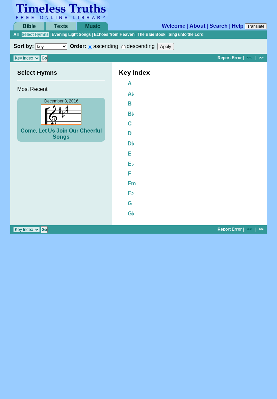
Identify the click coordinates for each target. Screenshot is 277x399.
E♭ (131, 164)
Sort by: (24, 46)
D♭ (131, 143)
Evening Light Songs (71, 34)
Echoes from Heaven (114, 34)
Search (218, 26)
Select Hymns (35, 34)
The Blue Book (151, 34)
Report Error (230, 57)
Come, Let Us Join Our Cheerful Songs (61, 134)
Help (238, 26)
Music (92, 26)
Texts (61, 26)
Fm (132, 183)
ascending (105, 46)
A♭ (131, 94)
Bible (29, 26)
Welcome (173, 26)
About (197, 26)
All (16, 34)
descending (141, 46)
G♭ (131, 213)
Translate (256, 26)
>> (261, 57)
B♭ (131, 114)
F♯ (131, 193)
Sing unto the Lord (186, 34)
